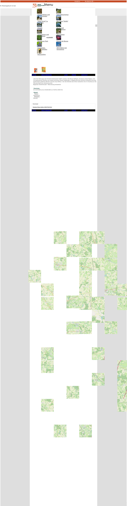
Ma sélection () (89, 1)
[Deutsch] (48, 1)
